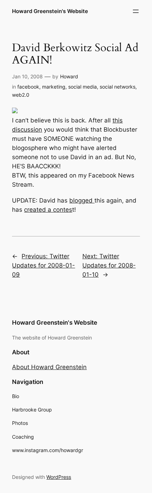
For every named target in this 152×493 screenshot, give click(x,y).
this (117, 120)
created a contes (48, 209)
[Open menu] (135, 11)
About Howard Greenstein (49, 367)
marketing (53, 87)
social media (82, 87)
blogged (81, 200)
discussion (27, 129)
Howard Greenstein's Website (50, 11)
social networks (117, 87)
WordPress (58, 477)
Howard (69, 76)
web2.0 (20, 95)
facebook (28, 87)
